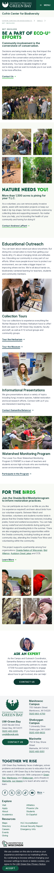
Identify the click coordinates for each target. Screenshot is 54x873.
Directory (6, 826)
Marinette (6, 781)
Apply (5, 808)
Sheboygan (27, 778)
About (40, 20)
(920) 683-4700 (37, 713)
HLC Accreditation (29, 823)
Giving (5, 835)
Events (5, 832)
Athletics (30, 805)
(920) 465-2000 (10, 731)
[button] (9, 76)
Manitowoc (12, 778)
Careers (5, 829)
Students (30, 811)
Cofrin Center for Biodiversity (20, 13)
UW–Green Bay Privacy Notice (30, 864)
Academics (7, 814)
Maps (4, 823)
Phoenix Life (32, 808)
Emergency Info (28, 829)
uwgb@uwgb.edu (10, 734)
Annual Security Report (31, 826)
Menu (47, 5)
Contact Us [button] (27, 682)
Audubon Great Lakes (21, 553)
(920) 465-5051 (36, 751)
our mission (17, 781)
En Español (31, 814)
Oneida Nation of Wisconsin (29, 550)
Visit (4, 805)
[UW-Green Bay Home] (16, 5)
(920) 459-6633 (37, 732)
